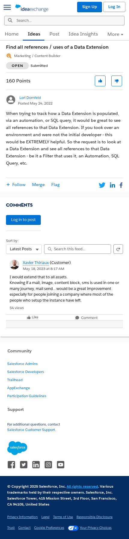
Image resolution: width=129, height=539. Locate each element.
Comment (89, 318)
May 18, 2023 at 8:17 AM (43, 268)
